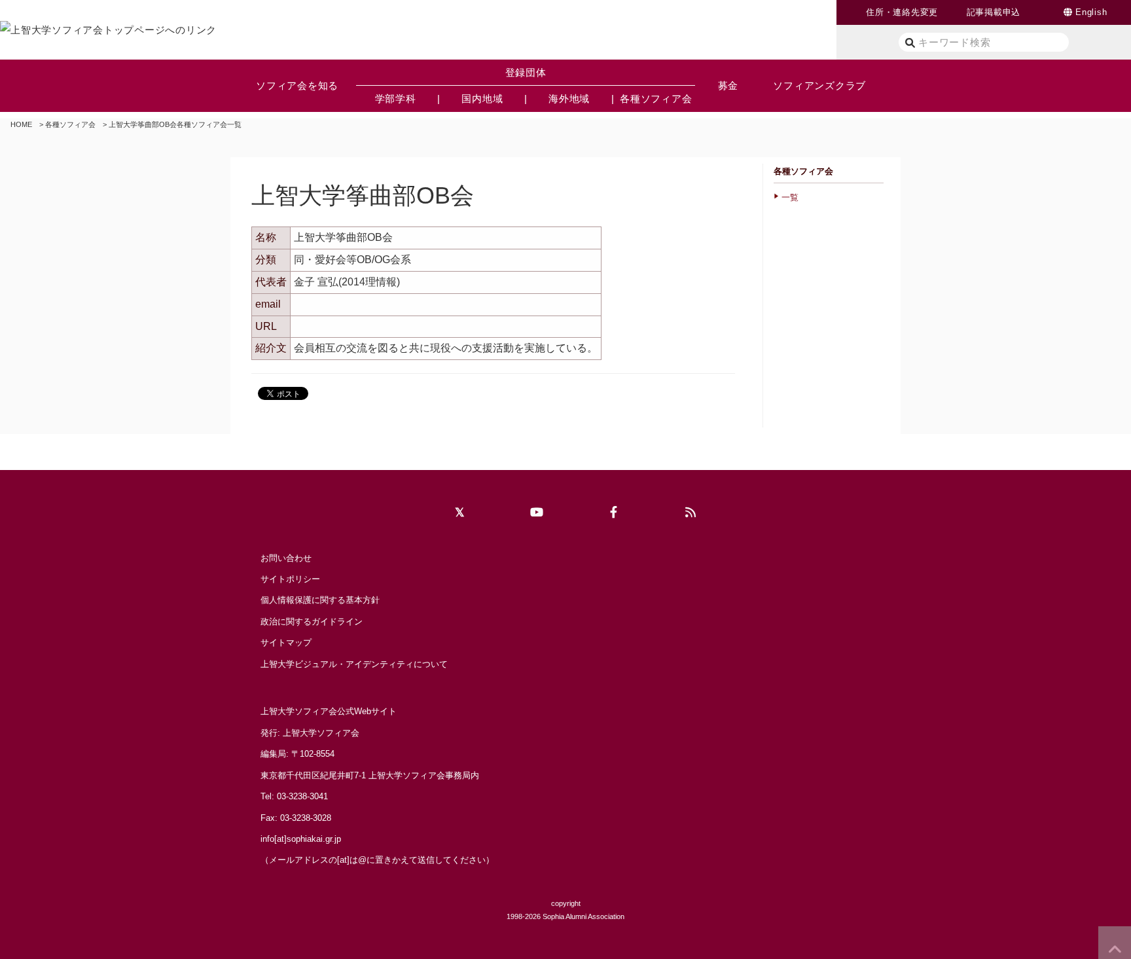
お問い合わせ (286, 558)
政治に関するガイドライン (311, 621)
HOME (21, 124)
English (1091, 12)
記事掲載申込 (994, 12)
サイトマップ (286, 642)
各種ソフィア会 (70, 124)
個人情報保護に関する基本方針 (320, 600)
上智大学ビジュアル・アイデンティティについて (354, 664)
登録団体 (526, 72)
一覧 (790, 197)
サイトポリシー (290, 579)
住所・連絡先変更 (902, 12)
